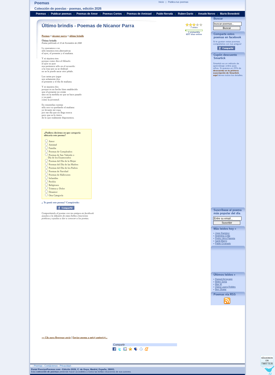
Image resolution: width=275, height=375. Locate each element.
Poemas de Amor (87, 13)
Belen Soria (221, 281)
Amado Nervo (206, 13)
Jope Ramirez (222, 233)
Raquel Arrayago (223, 279)
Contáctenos (51, 365)
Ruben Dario (185, 13)
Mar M (218, 284)
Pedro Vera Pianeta (225, 238)
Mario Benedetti (229, 13)
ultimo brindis (76, 36)
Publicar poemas (61, 13)
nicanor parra (59, 36)
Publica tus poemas (178, 2)
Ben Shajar (220, 289)
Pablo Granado (223, 243)
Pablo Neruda (164, 13)
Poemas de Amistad (139, 13)
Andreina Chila (222, 235)
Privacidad (65, 365)
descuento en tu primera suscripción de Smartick (226, 71)
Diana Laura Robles (225, 286)
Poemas (46, 36)
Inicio (161, 2)
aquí (215, 75)
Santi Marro (221, 241)
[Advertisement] (172, 69)
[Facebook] (65, 208)
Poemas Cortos (112, 13)
